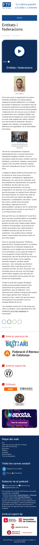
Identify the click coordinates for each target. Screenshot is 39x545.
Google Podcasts (24, 497)
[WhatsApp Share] (14, 322)
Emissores (5, 448)
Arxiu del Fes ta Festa (9, 447)
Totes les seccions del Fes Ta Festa (14, 445)
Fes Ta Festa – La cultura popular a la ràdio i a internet (19, 541)
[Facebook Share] (4, 322)
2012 (9, 327)
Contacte (5, 452)
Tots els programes (8, 456)
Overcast (33, 495)
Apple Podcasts (23, 495)
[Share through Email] (20, 322)
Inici (3, 443)
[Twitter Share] (9, 322)
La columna (16, 36)
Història (4, 450)
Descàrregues (7, 454)
